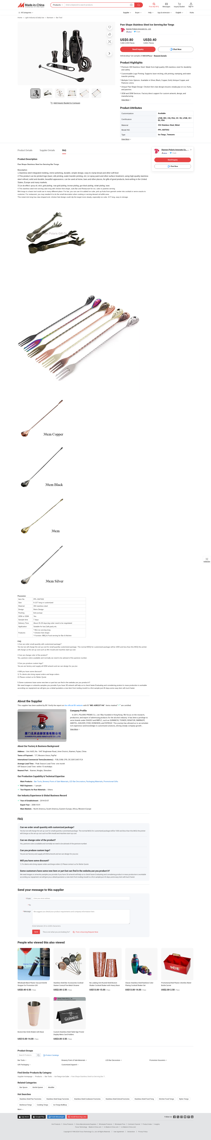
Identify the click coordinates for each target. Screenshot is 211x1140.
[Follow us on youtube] (185, 1117)
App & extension (164, 12)
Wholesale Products (105, 1124)
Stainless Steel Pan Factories (30, 1099)
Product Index (147, 1124)
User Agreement (119, 1132)
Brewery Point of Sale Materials (55, 781)
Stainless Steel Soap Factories (57, 1099)
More (20, 1109)
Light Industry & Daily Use (34, 17)
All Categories (26, 12)
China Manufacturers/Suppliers (86, 1124)
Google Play (38, 1117)
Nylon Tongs (184, 1099)
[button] (131, 5)
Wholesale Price (120, 1124)
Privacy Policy (143, 1132)
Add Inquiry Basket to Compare (66, 103)
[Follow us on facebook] (174, 1117)
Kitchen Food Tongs (166, 1099)
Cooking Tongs (42, 1105)
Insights (157, 1124)
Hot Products (56, 1124)
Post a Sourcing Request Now (85, 932)
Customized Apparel (69, 1064)
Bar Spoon (23, 1087)
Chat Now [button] (177, 49)
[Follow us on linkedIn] (192, 1117)
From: (29, 898)
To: (30, 905)
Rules (192, 12)
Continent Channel (134, 1124)
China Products (68, 1124)
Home (20, 17)
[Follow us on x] (178, 1117)
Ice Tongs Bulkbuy (60, 1105)
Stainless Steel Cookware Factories (87, 1099)
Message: (27, 911)
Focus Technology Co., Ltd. (88, 1132)
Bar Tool (59, 17)
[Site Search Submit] (138, 4)
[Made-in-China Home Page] (31, 5)
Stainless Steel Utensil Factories (117, 1099)
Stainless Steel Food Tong (144, 1099)
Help (150, 12)
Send (36, 932)
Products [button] (57, 5)
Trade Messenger (56, 1117)
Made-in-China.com (95, 1127)
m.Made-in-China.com (111, 1127)
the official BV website (73, 705)
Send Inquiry (137, 49)
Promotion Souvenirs (157, 1060)
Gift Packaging (23, 1064)
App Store (24, 1117)
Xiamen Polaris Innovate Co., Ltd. (138, 29)
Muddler (51, 1087)
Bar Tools (38, 781)
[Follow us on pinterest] (188, 1117)
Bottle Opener (38, 1087)
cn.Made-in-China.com (128, 1127)
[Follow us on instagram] (181, 1117)
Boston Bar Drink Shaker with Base (31, 1032)
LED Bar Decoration (77, 781)
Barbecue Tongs (26, 1105)
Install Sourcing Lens (78, 1117)
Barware (50, 17)
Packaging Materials (94, 781)
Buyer (137, 12)
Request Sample (160, 56)
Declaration (131, 1132)
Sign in (190, 6)
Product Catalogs (52, 1055)
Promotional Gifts (111, 781)
